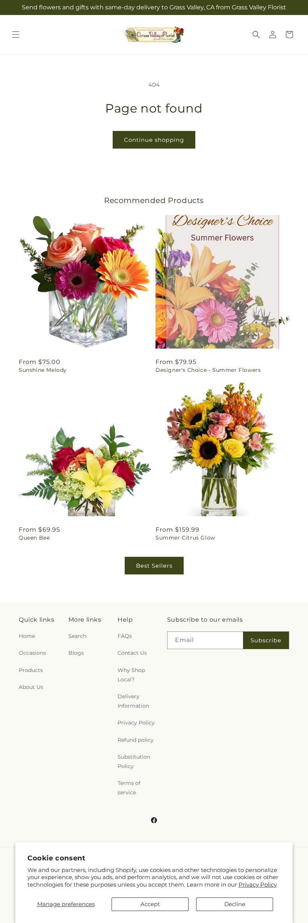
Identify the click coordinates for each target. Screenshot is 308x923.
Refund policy (136, 740)
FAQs (125, 636)
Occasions (32, 652)
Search (77, 636)
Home (27, 636)
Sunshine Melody (43, 370)
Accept (150, 904)
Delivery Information (133, 701)
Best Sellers (154, 565)
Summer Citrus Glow (185, 537)
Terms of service (129, 788)
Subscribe (266, 640)
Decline (234, 904)
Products (31, 670)
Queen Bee (34, 537)
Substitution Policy (134, 761)
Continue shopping (154, 139)
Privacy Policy (258, 884)
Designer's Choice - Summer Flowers (208, 370)
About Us (31, 687)
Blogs (76, 652)
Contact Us (132, 652)
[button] (16, 34)
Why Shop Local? (131, 675)
